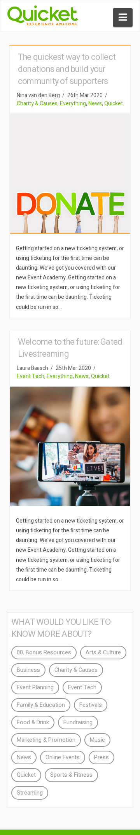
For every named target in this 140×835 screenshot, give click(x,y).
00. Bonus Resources (44, 652)
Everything (73, 103)
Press (101, 757)
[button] (123, 17)
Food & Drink (33, 722)
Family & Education (41, 705)
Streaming (30, 793)
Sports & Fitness (71, 775)
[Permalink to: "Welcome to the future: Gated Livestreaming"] (70, 446)
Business (28, 670)
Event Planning (35, 687)
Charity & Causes (37, 103)
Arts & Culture (103, 652)
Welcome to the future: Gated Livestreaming (70, 348)
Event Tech (30, 376)
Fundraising (78, 722)
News (95, 103)
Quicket (113, 103)
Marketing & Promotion (46, 740)
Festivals (90, 705)
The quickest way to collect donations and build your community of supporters (67, 69)
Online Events (63, 757)
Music (97, 740)
